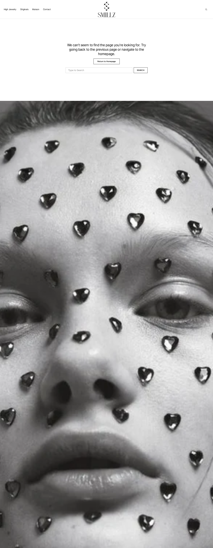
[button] (206, 9)
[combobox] (99, 70)
